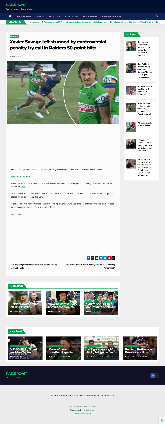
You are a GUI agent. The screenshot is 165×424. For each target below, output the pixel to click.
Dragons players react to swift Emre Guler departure (144, 90)
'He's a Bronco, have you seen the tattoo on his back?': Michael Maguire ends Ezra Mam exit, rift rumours (144, 167)
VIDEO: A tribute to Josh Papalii (144, 124)
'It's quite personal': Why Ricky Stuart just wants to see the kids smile (144, 145)
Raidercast (16, 5)
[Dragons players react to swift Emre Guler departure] (131, 91)
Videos (40, 16)
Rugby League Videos (18, 346)
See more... (16, 214)
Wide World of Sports (20, 177)
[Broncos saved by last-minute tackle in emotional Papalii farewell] (131, 108)
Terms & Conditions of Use (82, 414)
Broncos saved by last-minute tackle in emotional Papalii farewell (144, 108)
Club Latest (71, 16)
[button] (157, 16)
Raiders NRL (14, 36)
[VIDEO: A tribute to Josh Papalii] (131, 128)
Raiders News (24, 16)
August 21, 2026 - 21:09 (137, 357)
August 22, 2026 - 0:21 (22, 357)
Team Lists (54, 16)
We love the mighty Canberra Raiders (82, 406)
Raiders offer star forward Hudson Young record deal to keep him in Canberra (143, 48)
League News (90, 16)
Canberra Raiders (55, 346)
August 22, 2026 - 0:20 (60, 357)
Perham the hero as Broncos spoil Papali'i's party (138, 352)
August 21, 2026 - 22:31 (99, 357)
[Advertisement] (115, 6)
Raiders (98, 183)
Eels (23, 187)
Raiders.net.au (90, 410)
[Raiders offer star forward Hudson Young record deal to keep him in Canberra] (131, 47)
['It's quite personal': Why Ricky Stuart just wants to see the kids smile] (131, 145)
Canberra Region (111, 16)
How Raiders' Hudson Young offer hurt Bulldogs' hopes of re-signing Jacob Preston (144, 70)
